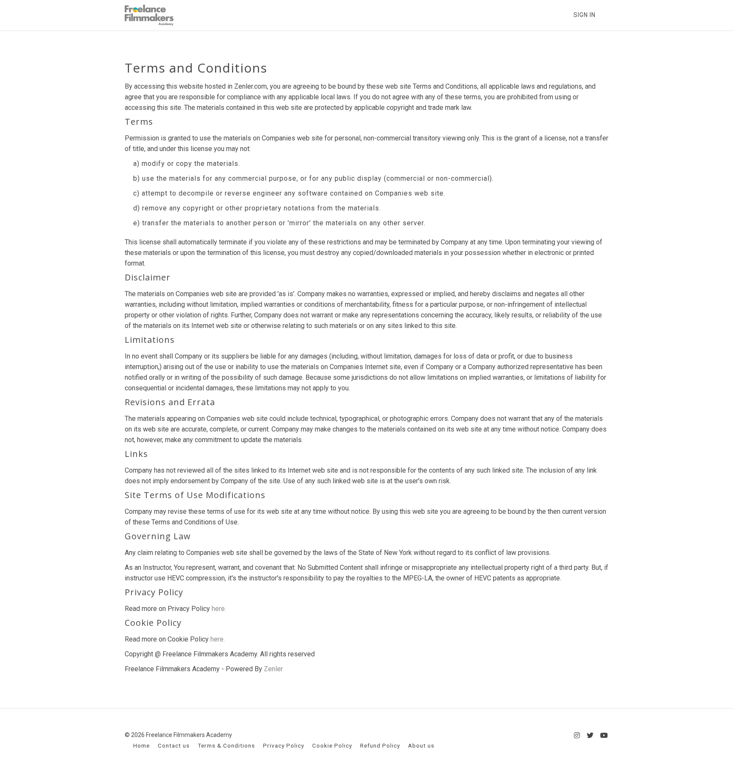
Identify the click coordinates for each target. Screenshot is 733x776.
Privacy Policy (283, 745)
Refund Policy (380, 745)
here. (219, 609)
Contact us (174, 745)
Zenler (273, 669)
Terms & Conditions (226, 745)
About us (421, 745)
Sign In (585, 14)
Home (141, 745)
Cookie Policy (332, 745)
